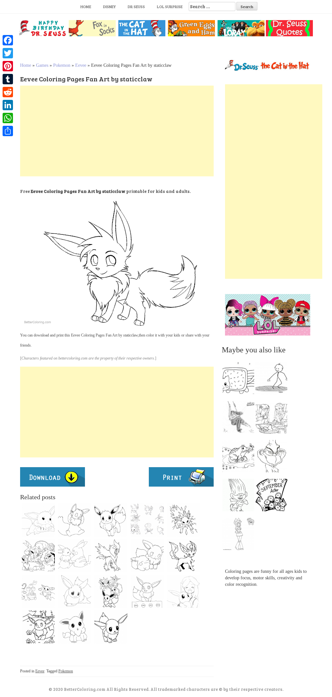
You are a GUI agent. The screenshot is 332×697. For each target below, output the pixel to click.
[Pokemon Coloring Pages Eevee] (147, 591)
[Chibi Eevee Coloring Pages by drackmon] (74, 627)
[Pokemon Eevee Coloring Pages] (111, 627)
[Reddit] (7, 92)
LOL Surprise (170, 6)
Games (42, 65)
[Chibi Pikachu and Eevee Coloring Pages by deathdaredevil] (147, 555)
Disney (109, 6)
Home (85, 6)
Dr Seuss (136, 6)
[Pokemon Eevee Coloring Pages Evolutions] (183, 520)
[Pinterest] (7, 66)
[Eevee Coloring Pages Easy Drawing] (111, 520)
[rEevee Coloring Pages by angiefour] (38, 520)
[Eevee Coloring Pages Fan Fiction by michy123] (74, 591)
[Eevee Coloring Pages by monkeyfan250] (74, 520)
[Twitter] (7, 53)
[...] (240, 380)
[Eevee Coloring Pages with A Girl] (183, 591)
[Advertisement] (117, 131)
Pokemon (61, 65)
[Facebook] (7, 40)
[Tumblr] (7, 79)
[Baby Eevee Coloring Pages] (183, 555)
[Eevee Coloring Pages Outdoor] (38, 627)
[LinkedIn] (7, 105)
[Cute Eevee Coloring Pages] (38, 591)
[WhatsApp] (7, 118)
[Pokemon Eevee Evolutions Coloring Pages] (147, 520)
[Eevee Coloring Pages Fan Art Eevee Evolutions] (38, 555)
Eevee (80, 65)
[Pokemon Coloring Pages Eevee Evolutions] (111, 555)
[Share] (7, 130)
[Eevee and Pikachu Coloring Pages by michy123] (74, 555)
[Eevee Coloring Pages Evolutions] (111, 591)
